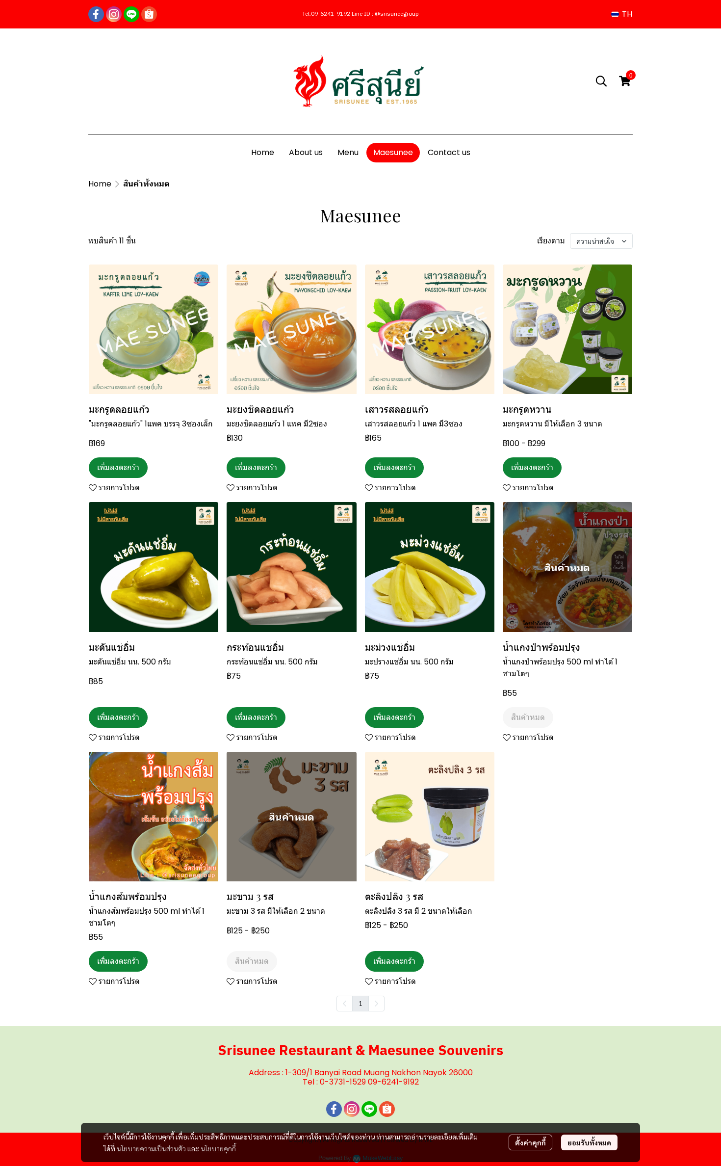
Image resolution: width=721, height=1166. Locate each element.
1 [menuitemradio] (360, 1003)
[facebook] (96, 14)
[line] (131, 14)
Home (99, 183)
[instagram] (114, 14)
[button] (622, 14)
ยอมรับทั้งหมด (589, 1142)
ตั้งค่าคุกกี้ (530, 1142)
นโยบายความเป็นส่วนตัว (151, 1148)
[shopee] (149, 14)
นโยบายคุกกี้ (218, 1148)
